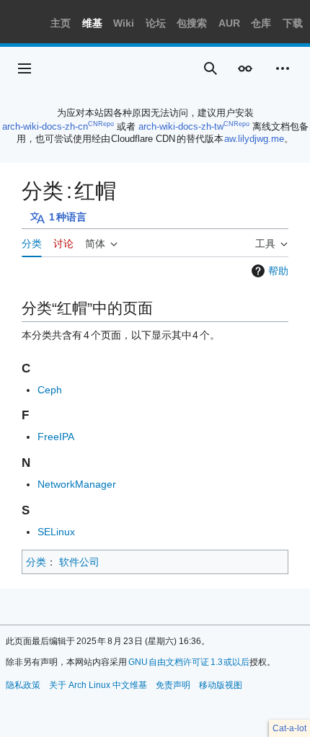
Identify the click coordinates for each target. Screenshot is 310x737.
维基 (92, 23)
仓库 (261, 23)
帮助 (278, 271)
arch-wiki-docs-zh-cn (45, 126)
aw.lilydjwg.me (254, 138)
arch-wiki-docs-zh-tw (180, 126)
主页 (60, 23)
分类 (36, 562)
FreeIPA (55, 436)
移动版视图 (220, 685)
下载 (293, 23)
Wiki (123, 23)
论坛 (156, 23)
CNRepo (101, 124)
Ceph (49, 390)
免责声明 (173, 685)
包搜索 (192, 23)
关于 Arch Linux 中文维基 (98, 685)
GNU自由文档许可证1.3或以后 (189, 662)
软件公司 (79, 562)
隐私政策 (23, 685)
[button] (24, 68)
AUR (229, 23)
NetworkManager (76, 484)
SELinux (56, 531)
